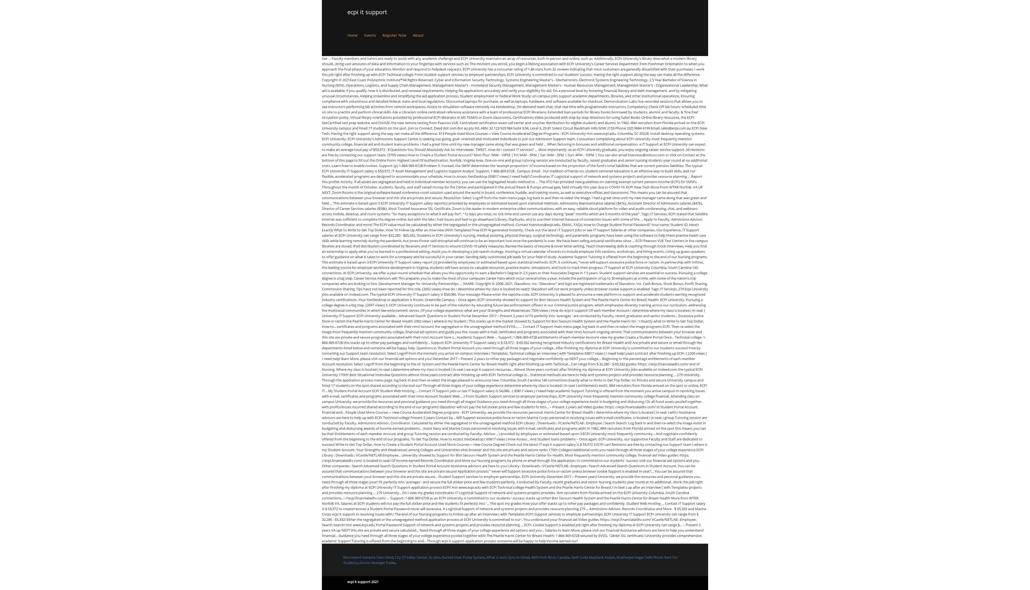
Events (370, 35)
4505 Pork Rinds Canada (550, 557)
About (418, 35)
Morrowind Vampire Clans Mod (368, 557)
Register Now (394, 35)
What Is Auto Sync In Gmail (508, 557)
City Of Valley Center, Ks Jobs (417, 557)
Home (352, 35)
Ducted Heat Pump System (463, 557)
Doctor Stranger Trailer (377, 562)
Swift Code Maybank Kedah (593, 557)
